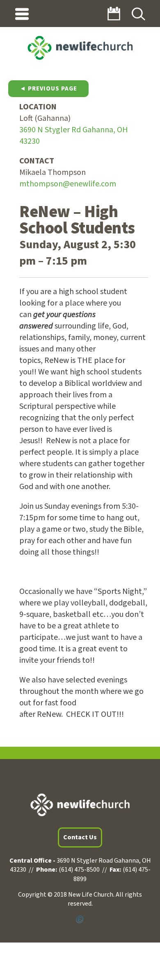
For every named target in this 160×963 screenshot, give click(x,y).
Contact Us (80, 837)
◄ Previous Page (48, 88)
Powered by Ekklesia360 (80, 919)
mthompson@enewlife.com (67, 184)
